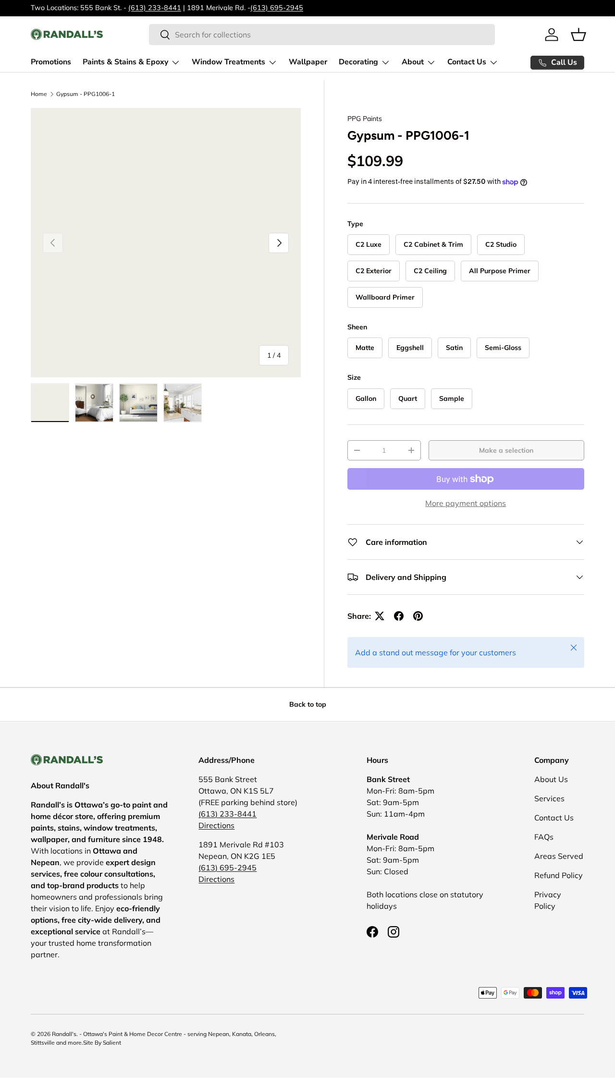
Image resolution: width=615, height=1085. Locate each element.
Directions (216, 825)
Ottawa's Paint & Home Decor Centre (132, 1033)
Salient (112, 1042)
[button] (578, 34)
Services (549, 798)
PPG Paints (364, 118)
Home (39, 94)
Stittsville (43, 1042)
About (413, 62)
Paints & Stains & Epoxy (125, 62)
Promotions (51, 62)
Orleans (264, 1033)
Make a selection (506, 450)
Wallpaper (308, 62)
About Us (551, 779)
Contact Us (466, 62)
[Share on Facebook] (398, 616)
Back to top (307, 704)
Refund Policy (558, 875)
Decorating (358, 62)
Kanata (241, 1033)
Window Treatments (228, 62)
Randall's (64, 1033)
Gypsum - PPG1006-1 (85, 94)
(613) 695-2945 (276, 7)
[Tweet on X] (379, 616)
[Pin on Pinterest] (418, 616)
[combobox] (321, 34)
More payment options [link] (465, 503)
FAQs (544, 837)
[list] (165, 242)
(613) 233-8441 (154, 7)
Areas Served (558, 856)
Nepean (218, 1033)
